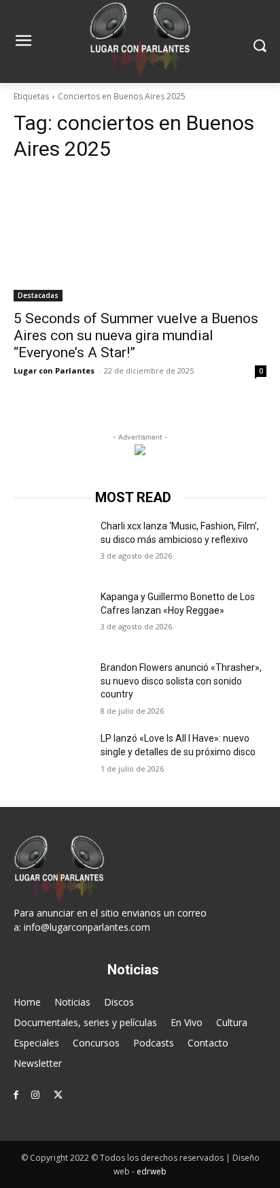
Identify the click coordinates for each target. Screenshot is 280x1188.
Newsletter (38, 1063)
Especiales (36, 1042)
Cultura (231, 1022)
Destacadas (38, 295)
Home (27, 1001)
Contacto (208, 1042)
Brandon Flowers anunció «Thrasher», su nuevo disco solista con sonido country (181, 680)
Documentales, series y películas (85, 1022)
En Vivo (187, 1022)
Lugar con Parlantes (54, 370)
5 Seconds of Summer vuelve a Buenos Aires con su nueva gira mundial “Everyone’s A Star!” (136, 335)
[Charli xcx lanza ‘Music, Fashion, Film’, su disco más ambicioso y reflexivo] (52, 546)
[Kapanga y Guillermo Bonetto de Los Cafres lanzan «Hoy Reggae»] (52, 617)
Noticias (72, 1001)
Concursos (96, 1042)
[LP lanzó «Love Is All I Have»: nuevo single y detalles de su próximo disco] (52, 758)
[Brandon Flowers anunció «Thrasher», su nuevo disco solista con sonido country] (52, 687)
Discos (119, 1001)
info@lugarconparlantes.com (87, 927)
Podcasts (153, 1042)
